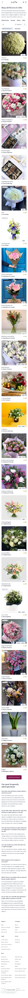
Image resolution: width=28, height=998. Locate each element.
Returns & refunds (5, 927)
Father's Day (18, 959)
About (16, 925)
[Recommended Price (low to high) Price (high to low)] (25, 24)
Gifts (23, 20)
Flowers (13, 20)
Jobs (16, 929)
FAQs (2, 925)
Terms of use (4, 946)
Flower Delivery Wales (6, 975)
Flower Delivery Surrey (20, 975)
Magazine (17, 927)
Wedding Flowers (5, 961)
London (17, 961)
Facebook (17, 939)
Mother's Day (5, 20)
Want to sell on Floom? (20, 932)
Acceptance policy (5, 949)
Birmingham (18, 964)
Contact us (4, 929)
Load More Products (14, 777)
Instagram (17, 942)
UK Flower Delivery (5, 968)
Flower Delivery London (20, 968)
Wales (16, 966)
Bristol (2, 966)
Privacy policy (4, 942)
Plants (18, 20)
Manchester (4, 964)
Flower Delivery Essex (20, 977)
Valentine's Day (18, 957)
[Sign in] (23, 2)
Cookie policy (4, 939)
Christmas (3, 957)
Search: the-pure (7, 29)
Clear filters (17, 28)
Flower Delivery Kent (20, 971)
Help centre (4, 932)
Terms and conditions (6, 944)
